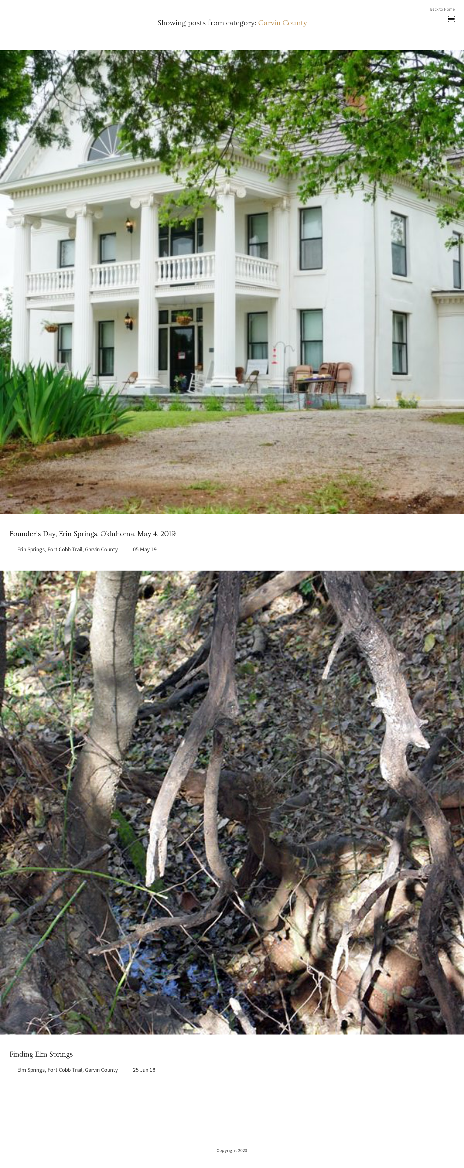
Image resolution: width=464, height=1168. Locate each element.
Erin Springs (31, 549)
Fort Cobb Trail (64, 549)
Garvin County (101, 549)
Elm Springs (31, 1069)
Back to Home (442, 9)
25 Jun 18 (144, 1069)
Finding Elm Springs (41, 1054)
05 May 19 (145, 549)
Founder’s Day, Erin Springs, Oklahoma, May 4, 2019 (92, 534)
